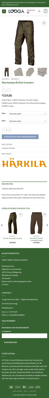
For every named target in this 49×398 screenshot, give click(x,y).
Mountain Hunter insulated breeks (36, 239)
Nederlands (31, 10)
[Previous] (6, 43)
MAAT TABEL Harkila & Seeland (15, 260)
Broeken (15, 79)
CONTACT (33, 391)
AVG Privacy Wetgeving (11, 272)
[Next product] (4, 90)
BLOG (26, 391)
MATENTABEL (17, 391)
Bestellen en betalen (10, 275)
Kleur (4, 113)
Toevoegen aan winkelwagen (20, 137)
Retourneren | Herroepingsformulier (16, 281)
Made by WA (32, 395)
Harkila (8, 154)
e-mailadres (7, 331)
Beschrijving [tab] (7, 184)
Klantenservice (8, 266)
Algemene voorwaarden (11, 269)
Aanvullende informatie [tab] (12, 189)
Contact (5, 284)
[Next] (43, 43)
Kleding (5, 79)
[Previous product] (8, 90)
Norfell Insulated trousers (12, 238)
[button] (4, 11)
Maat (3, 121)
